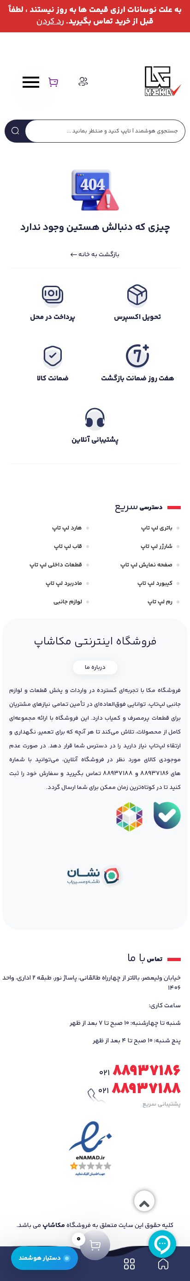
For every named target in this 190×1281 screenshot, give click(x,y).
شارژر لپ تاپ (156, 546)
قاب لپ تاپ (68, 546)
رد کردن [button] (50, 21)
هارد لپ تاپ (67, 528)
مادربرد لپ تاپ (64, 583)
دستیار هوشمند (39, 1258)
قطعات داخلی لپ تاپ (56, 565)
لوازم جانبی (67, 602)
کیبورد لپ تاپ (154, 583)
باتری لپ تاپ (156, 528)
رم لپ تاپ (160, 602)
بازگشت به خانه (98, 255)
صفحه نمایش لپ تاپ (146, 565)
